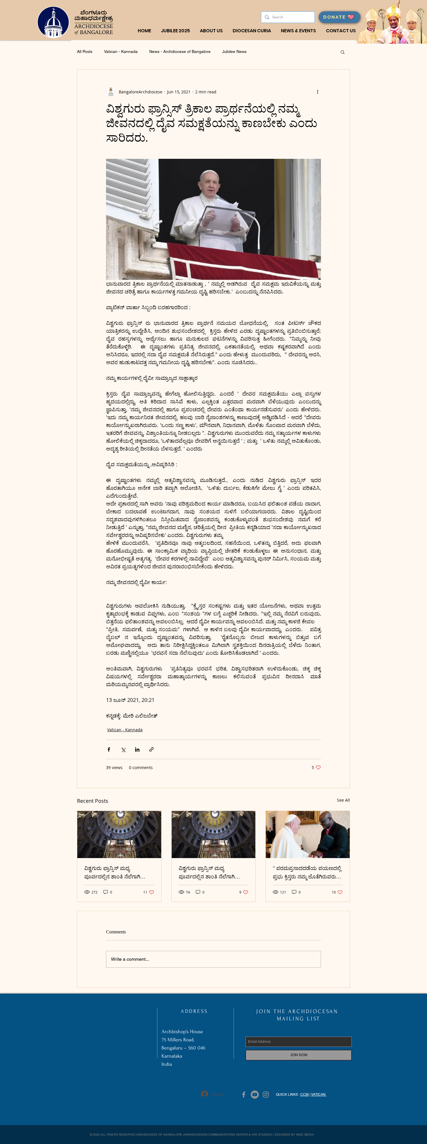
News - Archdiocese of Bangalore (180, 51)
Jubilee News (234, 51)
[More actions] (317, 91)
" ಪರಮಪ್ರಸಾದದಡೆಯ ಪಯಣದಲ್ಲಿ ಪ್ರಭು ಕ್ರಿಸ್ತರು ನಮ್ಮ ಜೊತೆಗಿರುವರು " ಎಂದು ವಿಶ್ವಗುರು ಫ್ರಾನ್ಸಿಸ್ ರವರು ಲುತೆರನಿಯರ (307, 873)
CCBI (304, 1095)
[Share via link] (151, 749)
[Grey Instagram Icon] (266, 1094)
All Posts (84, 51)
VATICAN (318, 1095)
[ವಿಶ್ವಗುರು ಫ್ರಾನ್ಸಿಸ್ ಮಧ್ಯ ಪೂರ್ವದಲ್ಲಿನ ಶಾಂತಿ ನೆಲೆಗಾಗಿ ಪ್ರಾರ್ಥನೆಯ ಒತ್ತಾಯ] (119, 834)
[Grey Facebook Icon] (244, 1094)
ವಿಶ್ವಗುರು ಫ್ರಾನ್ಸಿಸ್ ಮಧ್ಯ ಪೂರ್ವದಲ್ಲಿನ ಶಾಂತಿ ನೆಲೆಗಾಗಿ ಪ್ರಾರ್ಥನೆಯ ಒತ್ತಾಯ (112, 873)
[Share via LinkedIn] (137, 749)
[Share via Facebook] (109, 749)
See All (343, 800)
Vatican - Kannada (121, 51)
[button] (211, 31)
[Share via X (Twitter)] (123, 749)
